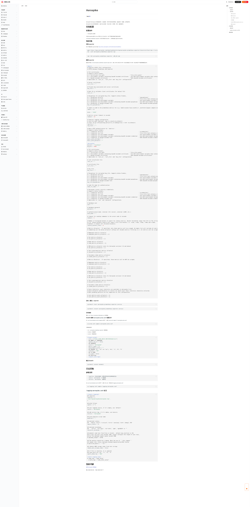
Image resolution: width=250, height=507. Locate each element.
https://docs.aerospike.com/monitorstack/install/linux (109, 46)
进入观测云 (245, 1)
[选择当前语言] (226, 2)
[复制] (156, 50)
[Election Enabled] (89, 16)
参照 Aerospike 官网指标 (91, 467)
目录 (227, 5)
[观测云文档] (2, 2)
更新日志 (232, 1)
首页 (22, 5)
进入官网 (238, 1)
